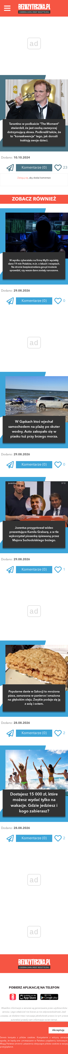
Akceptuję (58, 1030)
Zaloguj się (22, 178)
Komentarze (34, 168)
